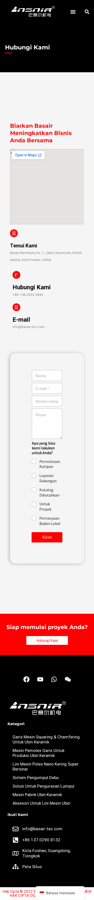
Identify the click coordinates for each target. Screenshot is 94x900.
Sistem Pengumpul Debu (36, 777)
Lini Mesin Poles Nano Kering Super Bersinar (45, 766)
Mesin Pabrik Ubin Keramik (37, 794)
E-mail (21, 319)
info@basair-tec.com (42, 828)
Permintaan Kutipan (49, 464)
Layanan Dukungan (48, 478)
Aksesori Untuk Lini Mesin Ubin (41, 803)
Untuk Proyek (45, 506)
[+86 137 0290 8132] (16, 840)
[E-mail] (16, 307)
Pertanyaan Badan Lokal (49, 521)
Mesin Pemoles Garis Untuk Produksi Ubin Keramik (38, 753)
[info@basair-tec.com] (16, 829)
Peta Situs (32, 866)
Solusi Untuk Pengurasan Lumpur (44, 786)
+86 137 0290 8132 (41, 839)
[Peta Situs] (16, 867)
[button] (73, 12)
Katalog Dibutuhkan (49, 492)
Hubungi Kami (32, 287)
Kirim (47, 537)
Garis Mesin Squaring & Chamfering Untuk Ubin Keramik (46, 739)
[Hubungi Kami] (16, 275)
